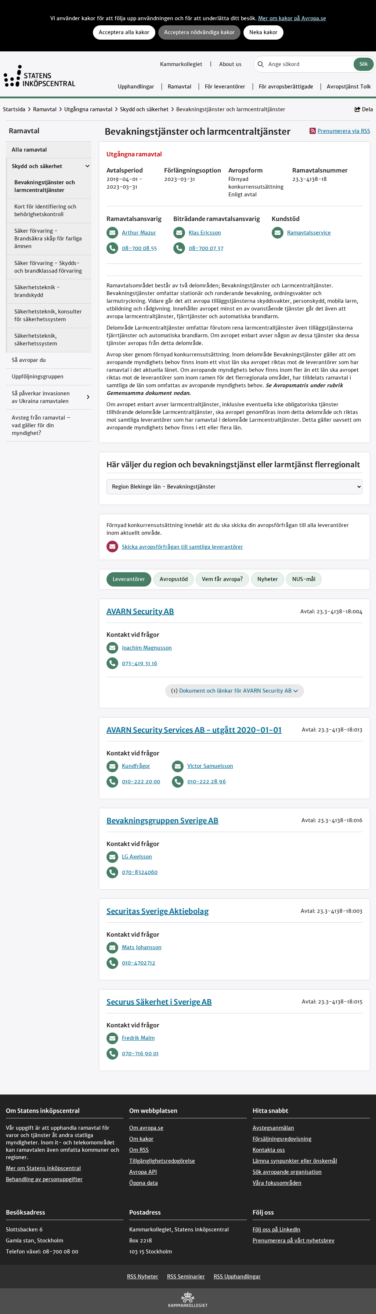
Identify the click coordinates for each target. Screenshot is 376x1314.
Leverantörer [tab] (129, 579)
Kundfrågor (136, 766)
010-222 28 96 (206, 781)
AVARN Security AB (140, 611)
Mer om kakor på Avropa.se (292, 18)
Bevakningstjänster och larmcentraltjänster (44, 186)
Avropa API (143, 1172)
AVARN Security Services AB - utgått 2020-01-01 (194, 729)
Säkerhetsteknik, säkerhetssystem (35, 340)
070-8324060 (140, 872)
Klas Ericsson (205, 232)
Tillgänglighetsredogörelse (162, 1161)
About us (230, 64)
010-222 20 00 (141, 781)
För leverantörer (225, 86)
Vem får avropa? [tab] (222, 579)
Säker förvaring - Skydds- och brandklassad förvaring (48, 267)
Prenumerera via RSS (344, 131)
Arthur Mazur (139, 232)
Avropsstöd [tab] (174, 579)
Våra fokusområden (277, 1183)
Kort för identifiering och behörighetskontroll (45, 210)
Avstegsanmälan (273, 1128)
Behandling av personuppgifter (44, 1179)
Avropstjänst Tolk (349, 86)
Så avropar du (29, 360)
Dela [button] (367, 109)
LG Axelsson (137, 856)
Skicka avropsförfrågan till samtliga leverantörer (182, 547)
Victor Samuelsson (210, 766)
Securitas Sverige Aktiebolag (157, 911)
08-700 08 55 (139, 248)
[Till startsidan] (39, 74)
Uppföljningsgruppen (38, 376)
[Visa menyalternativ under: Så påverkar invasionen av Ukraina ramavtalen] (89, 397)
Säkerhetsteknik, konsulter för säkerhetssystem (48, 315)
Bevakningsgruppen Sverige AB (162, 820)
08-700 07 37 (206, 248)
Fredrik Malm (138, 1038)
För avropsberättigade (286, 86)
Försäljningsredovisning (282, 1139)
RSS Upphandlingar (237, 1276)
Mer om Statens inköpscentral (43, 1168)
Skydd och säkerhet (144, 109)
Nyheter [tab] (267, 579)
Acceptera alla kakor (124, 32)
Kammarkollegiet (182, 64)
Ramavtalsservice (309, 232)
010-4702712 (138, 962)
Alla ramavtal (29, 149)
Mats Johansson (142, 947)
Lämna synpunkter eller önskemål (295, 1161)
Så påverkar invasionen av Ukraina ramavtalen (41, 397)
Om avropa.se (146, 1128)
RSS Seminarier (186, 1276)
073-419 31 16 (139, 663)
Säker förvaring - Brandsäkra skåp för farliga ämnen (48, 239)
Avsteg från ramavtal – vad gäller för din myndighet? (41, 425)
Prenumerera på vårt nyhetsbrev (294, 1240)
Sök (363, 64)
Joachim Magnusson (147, 648)
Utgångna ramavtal (88, 109)
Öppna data (143, 1183)
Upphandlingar (136, 86)
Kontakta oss (269, 1150)
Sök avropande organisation (287, 1172)
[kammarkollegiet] (188, 1301)
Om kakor (141, 1139)
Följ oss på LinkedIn (276, 1229)
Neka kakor (263, 32)
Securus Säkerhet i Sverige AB (159, 1001)
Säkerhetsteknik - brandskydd (37, 291)
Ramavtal (179, 86)
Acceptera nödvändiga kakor (199, 32)
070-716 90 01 (140, 1053)
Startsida (14, 109)
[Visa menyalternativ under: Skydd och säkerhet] (89, 162)
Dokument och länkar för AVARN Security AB (236, 690)
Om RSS (139, 1150)
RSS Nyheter (142, 1276)
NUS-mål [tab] (303, 579)
